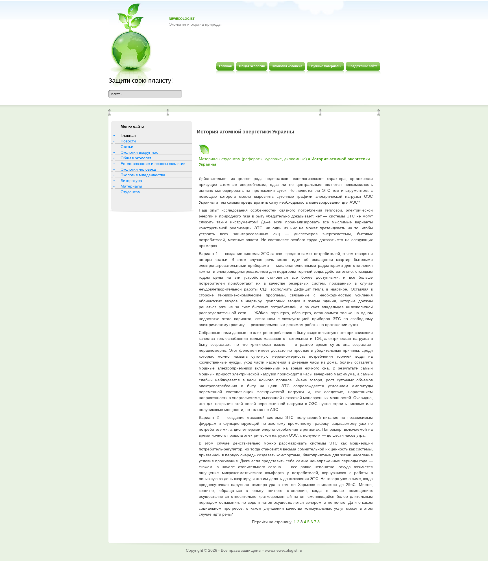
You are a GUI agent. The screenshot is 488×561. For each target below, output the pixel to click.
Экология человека (138, 169)
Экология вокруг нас (139, 152)
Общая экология (136, 158)
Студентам (131, 192)
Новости (128, 141)
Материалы (131, 186)
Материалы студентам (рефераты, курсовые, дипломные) (253, 159)
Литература (131, 180)
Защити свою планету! (140, 80)
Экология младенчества (143, 175)
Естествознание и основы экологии (153, 163)
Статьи (127, 146)
